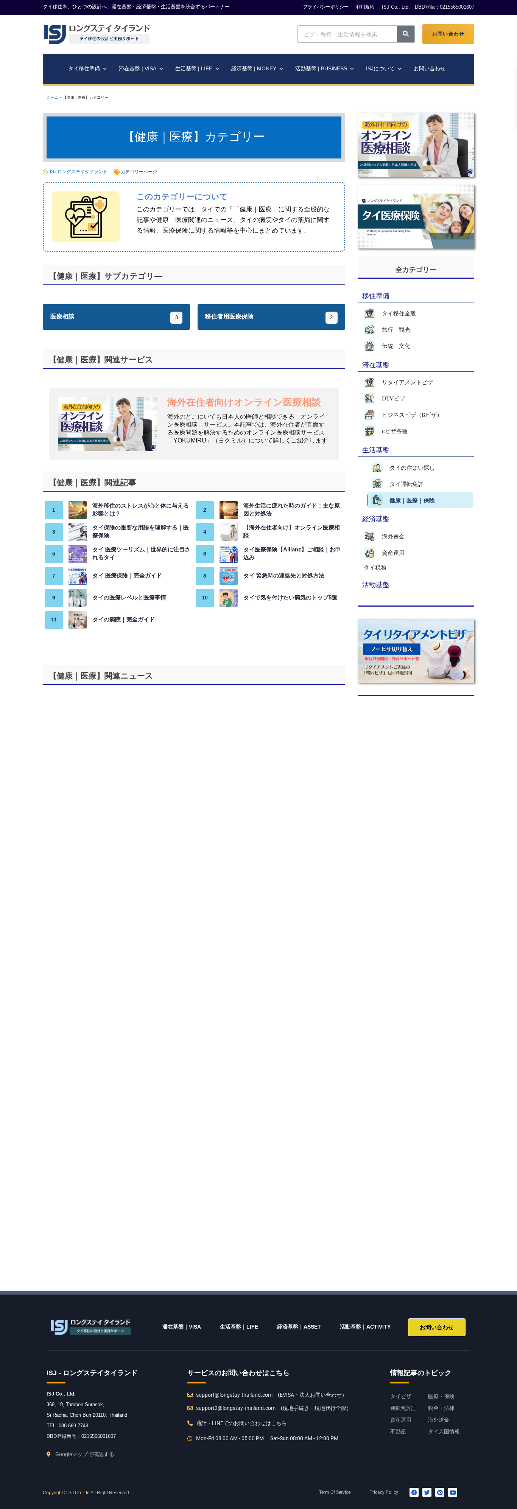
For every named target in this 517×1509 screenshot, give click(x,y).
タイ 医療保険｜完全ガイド (127, 576)
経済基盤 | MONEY (253, 68)
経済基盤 (375, 518)
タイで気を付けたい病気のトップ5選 (290, 598)
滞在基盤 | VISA (137, 68)
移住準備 (375, 295)
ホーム (52, 97)
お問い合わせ (448, 34)
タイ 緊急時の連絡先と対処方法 (283, 576)
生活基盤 (375, 449)
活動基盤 (375, 584)
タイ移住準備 (84, 68)
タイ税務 (375, 567)
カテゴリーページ (139, 171)
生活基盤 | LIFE (193, 68)
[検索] (405, 34)
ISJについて (380, 68)
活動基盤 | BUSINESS (321, 68)
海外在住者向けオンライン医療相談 (244, 403)
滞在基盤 (375, 364)
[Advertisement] (412, 980)
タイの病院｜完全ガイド (123, 620)
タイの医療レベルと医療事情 (129, 598)
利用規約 (365, 7)
